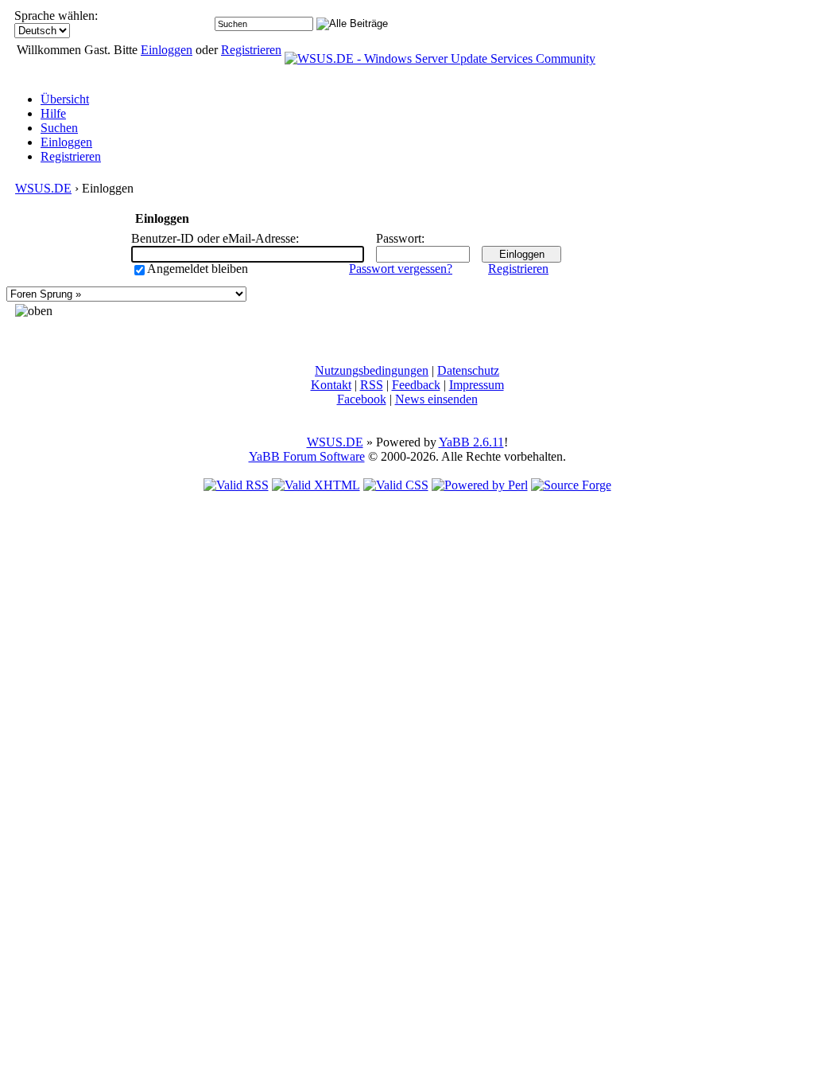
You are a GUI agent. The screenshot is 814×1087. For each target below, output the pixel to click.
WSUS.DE (43, 188)
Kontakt (331, 385)
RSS (371, 385)
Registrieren (251, 49)
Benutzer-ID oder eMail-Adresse (213, 238)
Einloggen (166, 49)
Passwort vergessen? (400, 268)
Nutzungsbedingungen (371, 370)
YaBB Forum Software (307, 456)
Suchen (59, 127)
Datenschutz (468, 370)
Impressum (476, 385)
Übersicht (65, 99)
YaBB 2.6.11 (471, 442)
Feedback (416, 385)
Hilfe (53, 113)
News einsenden (436, 399)
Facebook (361, 399)
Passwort (398, 238)
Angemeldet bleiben (197, 268)
